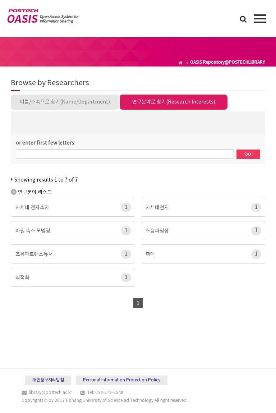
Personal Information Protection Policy (121, 380)
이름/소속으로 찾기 (65, 102)
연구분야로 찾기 (173, 102)
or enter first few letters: (45, 143)
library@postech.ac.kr (50, 392)
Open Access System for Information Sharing (43, 17)
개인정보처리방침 (48, 380)
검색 (243, 20)
